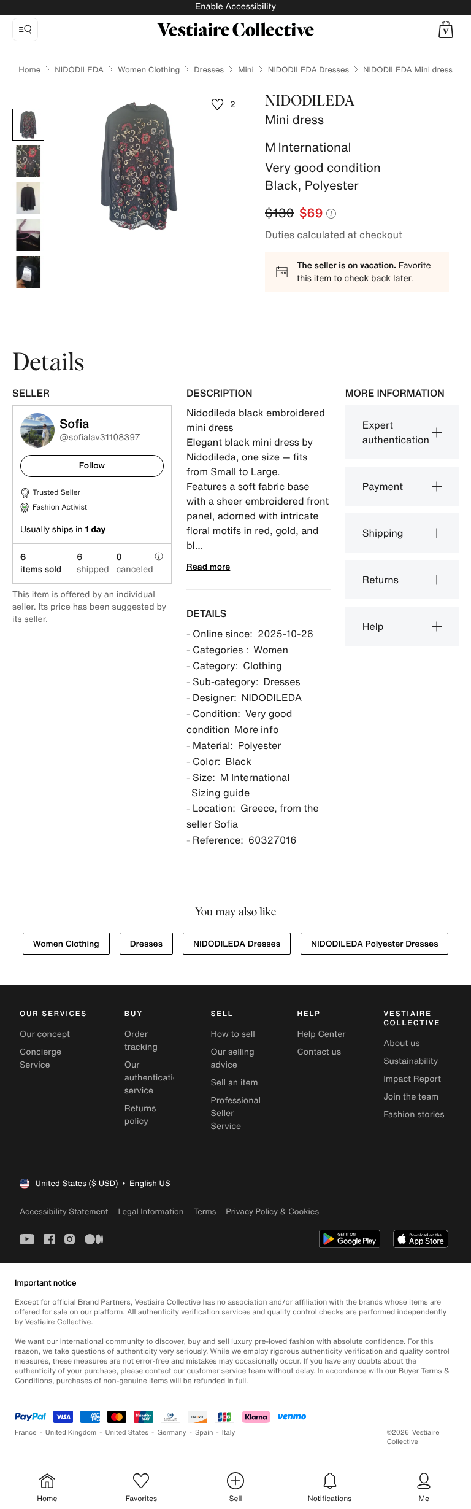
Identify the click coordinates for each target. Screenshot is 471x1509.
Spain (204, 1432)
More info (256, 729)
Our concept (45, 1034)
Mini (246, 70)
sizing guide (220, 792)
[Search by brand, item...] (25, 29)
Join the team (410, 1096)
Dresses (209, 70)
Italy (229, 1432)
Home (29, 70)
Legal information (150, 1211)
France (26, 1432)
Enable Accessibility (235, 6)
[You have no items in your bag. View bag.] (445, 29)
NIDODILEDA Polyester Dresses (374, 943)
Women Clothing (149, 70)
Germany (171, 1432)
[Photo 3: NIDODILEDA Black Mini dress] (28, 198)
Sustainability (410, 1061)
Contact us (319, 1051)
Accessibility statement (64, 1211)
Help (373, 626)
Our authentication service (153, 1077)
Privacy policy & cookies (272, 1211)
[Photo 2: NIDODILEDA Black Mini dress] (28, 161)
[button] (445, 29)
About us (401, 1043)
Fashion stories (413, 1114)
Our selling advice (233, 1058)
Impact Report (412, 1079)
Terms (204, 1211)
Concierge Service (40, 1058)
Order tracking (141, 1040)
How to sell (233, 1034)
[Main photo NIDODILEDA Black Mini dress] (28, 125)
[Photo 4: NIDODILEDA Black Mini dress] (28, 235)
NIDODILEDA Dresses (308, 70)
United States (127, 1432)
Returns (380, 579)
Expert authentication (395, 432)
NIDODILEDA (79, 70)
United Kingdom (71, 1432)
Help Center (321, 1034)
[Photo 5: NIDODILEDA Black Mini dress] (28, 272)
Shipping (383, 533)
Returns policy (140, 1115)
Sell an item (234, 1082)
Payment (382, 486)
